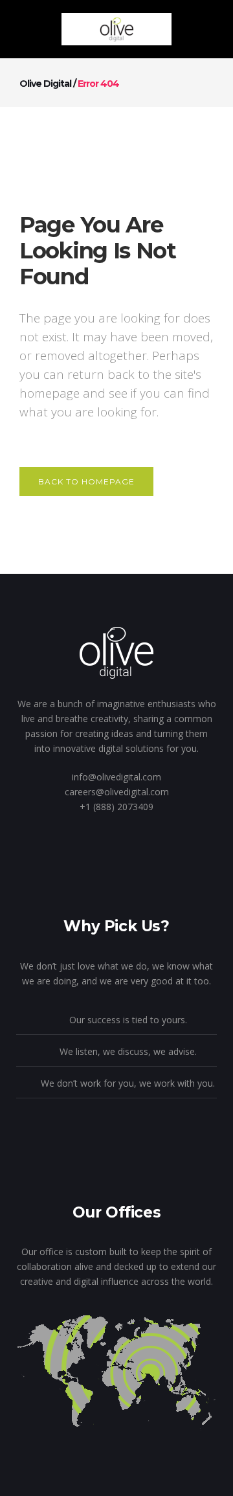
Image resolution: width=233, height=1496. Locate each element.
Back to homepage (86, 481)
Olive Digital (45, 83)
